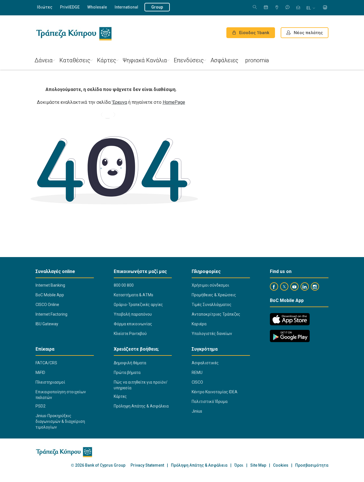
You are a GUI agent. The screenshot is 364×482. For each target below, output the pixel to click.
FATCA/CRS (46, 363)
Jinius (197, 411)
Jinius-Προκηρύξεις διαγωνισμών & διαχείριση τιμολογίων (60, 421)
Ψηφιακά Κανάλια (145, 60)
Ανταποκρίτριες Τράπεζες (216, 314)
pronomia (257, 60)
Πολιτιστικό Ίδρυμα (210, 401)
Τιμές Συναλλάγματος (211, 304)
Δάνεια (44, 60)
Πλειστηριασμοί (50, 382)
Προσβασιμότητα (311, 465)
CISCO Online (47, 304)
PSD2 (41, 406)
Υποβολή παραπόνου (133, 314)
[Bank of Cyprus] (74, 33)
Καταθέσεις (74, 60)
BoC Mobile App (50, 295)
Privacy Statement (147, 465)
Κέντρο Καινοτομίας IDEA (214, 392)
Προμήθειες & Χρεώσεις (214, 295)
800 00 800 (124, 285)
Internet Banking (50, 285)
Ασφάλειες (224, 60)
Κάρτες (106, 60)
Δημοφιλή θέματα (130, 363)
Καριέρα (199, 324)
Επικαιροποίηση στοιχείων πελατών (61, 395)
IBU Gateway (47, 324)
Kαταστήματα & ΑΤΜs (133, 295)
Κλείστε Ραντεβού (130, 333)
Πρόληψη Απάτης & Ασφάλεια (141, 406)
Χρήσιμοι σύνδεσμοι (210, 285)
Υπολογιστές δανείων (212, 333)
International (126, 7)
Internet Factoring (51, 314)
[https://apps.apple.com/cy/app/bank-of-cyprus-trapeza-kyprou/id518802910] (290, 319)
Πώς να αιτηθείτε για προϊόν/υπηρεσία (140, 385)
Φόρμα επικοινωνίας (133, 324)
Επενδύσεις (189, 60)
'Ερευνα (119, 102)
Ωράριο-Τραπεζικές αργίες (138, 304)
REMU (197, 372)
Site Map (258, 465)
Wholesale (97, 7)
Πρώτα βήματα (127, 372)
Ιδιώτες (44, 7)
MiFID (40, 372)
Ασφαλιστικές (205, 363)
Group (157, 7)
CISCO (197, 382)
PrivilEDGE (70, 7)
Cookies (280, 465)
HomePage (174, 102)
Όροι (238, 465)
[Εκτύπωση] (325, 7)
